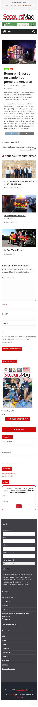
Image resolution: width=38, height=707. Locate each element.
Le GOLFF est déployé (14, 250)
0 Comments (9, 88)
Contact (4, 609)
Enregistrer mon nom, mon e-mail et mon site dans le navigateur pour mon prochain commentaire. (19, 339)
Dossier (4, 640)
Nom (4, 304)
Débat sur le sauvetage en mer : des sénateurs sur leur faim (18, 148)
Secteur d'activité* (9, 560)
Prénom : (5, 545)
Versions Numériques (9, 625)
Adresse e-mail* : (8, 530)
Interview (5, 657)
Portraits (5, 665)
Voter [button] (19, 506)
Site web (5, 323)
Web (11, 69)
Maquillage (5, 661)
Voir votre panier (7, 476)
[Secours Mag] (4, 31)
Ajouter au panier (18, 418)
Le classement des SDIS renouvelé (15, 216)
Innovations (6, 652)
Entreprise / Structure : (10, 552)
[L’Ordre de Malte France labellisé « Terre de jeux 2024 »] (19, 162)
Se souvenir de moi (10, 464)
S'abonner (19, 429)
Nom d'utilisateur (8, 441)
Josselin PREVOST (10, 86)
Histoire (5, 644)
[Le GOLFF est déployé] (19, 231)
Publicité (5, 605)
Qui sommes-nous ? (8, 597)
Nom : (5, 537)
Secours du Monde (8, 669)
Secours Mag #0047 (11, 142)
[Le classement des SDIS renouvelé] (19, 196)
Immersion (5, 648)
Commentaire (8, 278)
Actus (6, 69)
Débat (4, 636)
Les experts (6, 601)
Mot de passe (6, 453)
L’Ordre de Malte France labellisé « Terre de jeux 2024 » (19, 182)
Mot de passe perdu (8, 473)
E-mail (5, 314)
